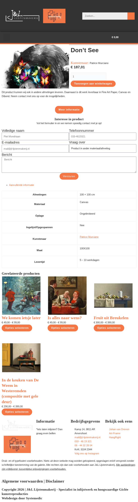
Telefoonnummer (81, 130)
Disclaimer (55, 481)
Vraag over (77, 142)
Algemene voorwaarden (22, 481)
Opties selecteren (17, 328)
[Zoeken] (131, 16)
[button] (6, 37)
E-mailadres (11, 142)
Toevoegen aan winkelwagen (93, 83)
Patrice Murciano (89, 237)
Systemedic (34, 498)
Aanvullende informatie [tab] (21, 185)
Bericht (7, 154)
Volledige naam (13, 130)
